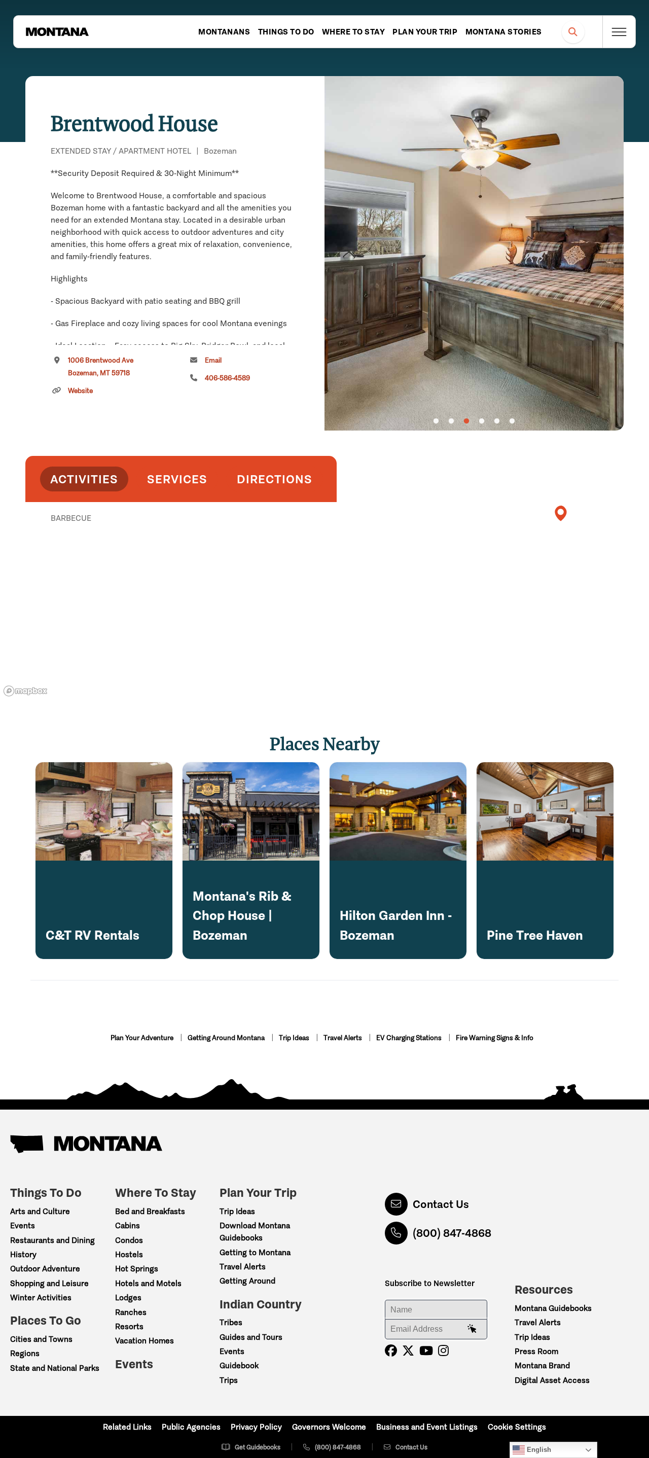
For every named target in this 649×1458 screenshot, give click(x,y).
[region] (474, 253)
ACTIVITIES (84, 479)
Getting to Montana (255, 1252)
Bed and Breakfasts (150, 1211)
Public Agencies (191, 1427)
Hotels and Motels (148, 1283)
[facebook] (391, 1351)
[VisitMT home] (57, 32)
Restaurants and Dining (52, 1240)
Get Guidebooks (257, 1447)
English (538, 1449)
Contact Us (441, 1204)
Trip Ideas (295, 1038)
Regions (25, 1353)
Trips (229, 1380)
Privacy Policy (256, 1427)
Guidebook (239, 1365)
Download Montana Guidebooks (255, 1231)
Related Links (127, 1427)
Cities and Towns (41, 1339)
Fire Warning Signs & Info (494, 1038)
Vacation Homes (144, 1340)
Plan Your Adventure (143, 1038)
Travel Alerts (343, 1038)
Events (22, 1225)
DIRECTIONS (274, 479)
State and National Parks (54, 1368)
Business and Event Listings (427, 1427)
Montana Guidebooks (553, 1308)
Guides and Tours (251, 1337)
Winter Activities (40, 1297)
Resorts (129, 1326)
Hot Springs (136, 1268)
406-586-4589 (227, 378)
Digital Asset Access (552, 1380)
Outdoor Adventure (45, 1268)
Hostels (129, 1254)
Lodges (128, 1297)
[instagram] (443, 1351)
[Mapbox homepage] (25, 691)
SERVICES (177, 479)
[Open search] (573, 31)
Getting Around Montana (227, 1038)
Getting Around (247, 1281)
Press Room (536, 1351)
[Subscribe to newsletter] (472, 1329)
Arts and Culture (40, 1211)
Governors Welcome (329, 1427)
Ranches (131, 1312)
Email (213, 360)
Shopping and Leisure (49, 1283)
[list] (181, 570)
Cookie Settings (517, 1427)
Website (80, 390)
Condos (129, 1240)
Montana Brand (542, 1365)
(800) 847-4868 (452, 1233)
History (23, 1254)
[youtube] (426, 1351)
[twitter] (408, 1351)
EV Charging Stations (409, 1038)
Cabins (127, 1225)
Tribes (231, 1322)
